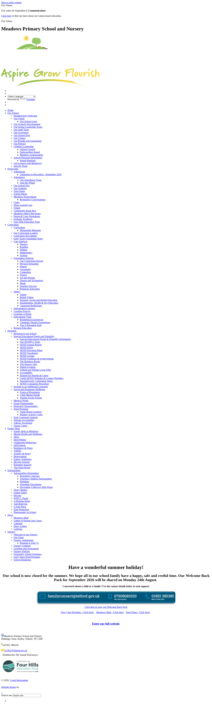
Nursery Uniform (22, 545)
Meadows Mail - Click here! (110, 612)
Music (23, 283)
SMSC (17, 291)
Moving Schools (22, 462)
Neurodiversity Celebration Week (36, 381)
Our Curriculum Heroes (31, 261)
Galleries (18, 529)
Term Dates (19, 191)
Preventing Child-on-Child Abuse (36, 487)
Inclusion (11, 330)
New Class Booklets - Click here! (77, 612)
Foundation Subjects (24, 258)
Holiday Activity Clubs (31, 414)
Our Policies (20, 143)
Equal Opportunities (23, 403)
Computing (25, 272)
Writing (23, 250)
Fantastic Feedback (23, 219)
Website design (8, 687)
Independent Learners (24, 308)
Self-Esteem (19, 445)
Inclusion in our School (25, 333)
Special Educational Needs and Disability (34, 336)
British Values (27, 297)
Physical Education (29, 263)
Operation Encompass (30, 484)
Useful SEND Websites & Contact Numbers (41, 378)
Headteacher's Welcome (25, 115)
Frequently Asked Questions (27, 554)
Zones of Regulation (30, 392)
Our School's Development (27, 124)
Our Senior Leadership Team (28, 127)
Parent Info (12, 169)
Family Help (13, 428)
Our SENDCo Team (30, 342)
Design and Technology (31, 280)
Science (23, 255)
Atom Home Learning (31, 411)
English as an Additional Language (31, 386)
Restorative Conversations (32, 199)
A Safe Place (20, 506)
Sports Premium (28, 160)
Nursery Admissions (24, 540)
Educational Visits (22, 317)
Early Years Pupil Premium (27, 557)
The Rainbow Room (30, 361)
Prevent (17, 495)
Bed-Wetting (20, 439)
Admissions (19, 171)
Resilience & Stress (23, 448)
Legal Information (19, 680)
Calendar (18, 523)
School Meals (20, 194)
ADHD (17, 451)
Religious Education (30, 289)
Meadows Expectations (25, 196)
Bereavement (20, 456)
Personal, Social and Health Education (38, 300)
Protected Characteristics (26, 406)
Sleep (16, 437)
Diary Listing (20, 526)
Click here (6, 16)
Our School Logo (28, 121)
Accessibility (26, 372)
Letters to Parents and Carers (28, 520)
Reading (24, 247)
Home (10, 110)
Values (23, 294)
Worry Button (20, 490)
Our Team (19, 537)
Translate (30, 99)
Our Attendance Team (30, 180)
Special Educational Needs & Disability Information (45, 339)
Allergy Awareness (23, 423)
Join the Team (20, 166)
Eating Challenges (23, 459)
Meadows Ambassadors (31, 155)
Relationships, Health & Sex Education (39, 303)
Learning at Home (23, 314)
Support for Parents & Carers (34, 375)
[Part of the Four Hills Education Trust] (20, 675)
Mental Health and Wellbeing (28, 434)
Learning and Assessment (26, 548)
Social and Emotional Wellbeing (29, 389)
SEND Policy (26, 347)
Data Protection (21, 509)
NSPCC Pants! (21, 498)
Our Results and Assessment (27, 141)
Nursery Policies (22, 551)
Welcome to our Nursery (26, 534)
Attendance (19, 177)
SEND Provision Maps (31, 350)
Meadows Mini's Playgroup (27, 213)
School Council (27, 149)
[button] (13, 21)
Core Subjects (20, 241)
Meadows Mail (21, 518)
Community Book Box (25, 210)
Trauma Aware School (31, 397)
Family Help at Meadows (26, 431)
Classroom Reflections (31, 305)
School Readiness (22, 559)
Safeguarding (13, 470)
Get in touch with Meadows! (28, 163)
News (10, 515)
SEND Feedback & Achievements (37, 358)
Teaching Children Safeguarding (36, 478)
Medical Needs (21, 400)
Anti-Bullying (20, 504)
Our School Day (22, 185)
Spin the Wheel (27, 182)
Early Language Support (26, 417)
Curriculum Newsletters (25, 236)
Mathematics (26, 252)
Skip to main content (11, 2)
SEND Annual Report (31, 344)
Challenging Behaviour (25, 442)
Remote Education (23, 328)
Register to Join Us (29, 543)
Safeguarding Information (26, 473)
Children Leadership (24, 146)
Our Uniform (20, 188)
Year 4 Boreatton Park (31, 325)
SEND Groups (27, 356)
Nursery (11, 532)
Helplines (24, 481)
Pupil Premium (21, 409)
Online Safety (20, 492)
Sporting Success (28, 286)
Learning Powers (22, 311)
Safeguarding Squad (30, 152)
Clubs (16, 202)
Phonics (24, 244)
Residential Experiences (31, 319)
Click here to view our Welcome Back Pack (106, 607)
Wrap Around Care (23, 205)
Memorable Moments (30, 230)
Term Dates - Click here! (138, 612)
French (23, 275)
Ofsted (17, 208)
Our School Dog (22, 135)
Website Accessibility (24, 420)
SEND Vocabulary (29, 353)
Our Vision (19, 118)
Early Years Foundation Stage (28, 238)
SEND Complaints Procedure (34, 384)
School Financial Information (28, 157)
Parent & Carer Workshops (27, 216)
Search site (6, 695)
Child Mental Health (30, 395)
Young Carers (20, 425)
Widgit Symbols (28, 367)
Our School (13, 113)
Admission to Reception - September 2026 (40, 174)
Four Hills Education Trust (27, 222)
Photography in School (25, 512)
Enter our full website (105, 623)
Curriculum (13, 224)
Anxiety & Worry (22, 453)
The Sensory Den (28, 364)
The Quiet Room (22, 467)
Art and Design (27, 277)
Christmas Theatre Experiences (35, 322)
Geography (25, 269)
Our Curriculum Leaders (26, 233)
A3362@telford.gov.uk (15, 650)
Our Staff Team (21, 129)
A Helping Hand (22, 501)
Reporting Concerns (30, 476)
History (23, 266)
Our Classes (19, 138)
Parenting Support (22, 465)
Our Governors (21, 132)
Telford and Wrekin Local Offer (35, 370)
